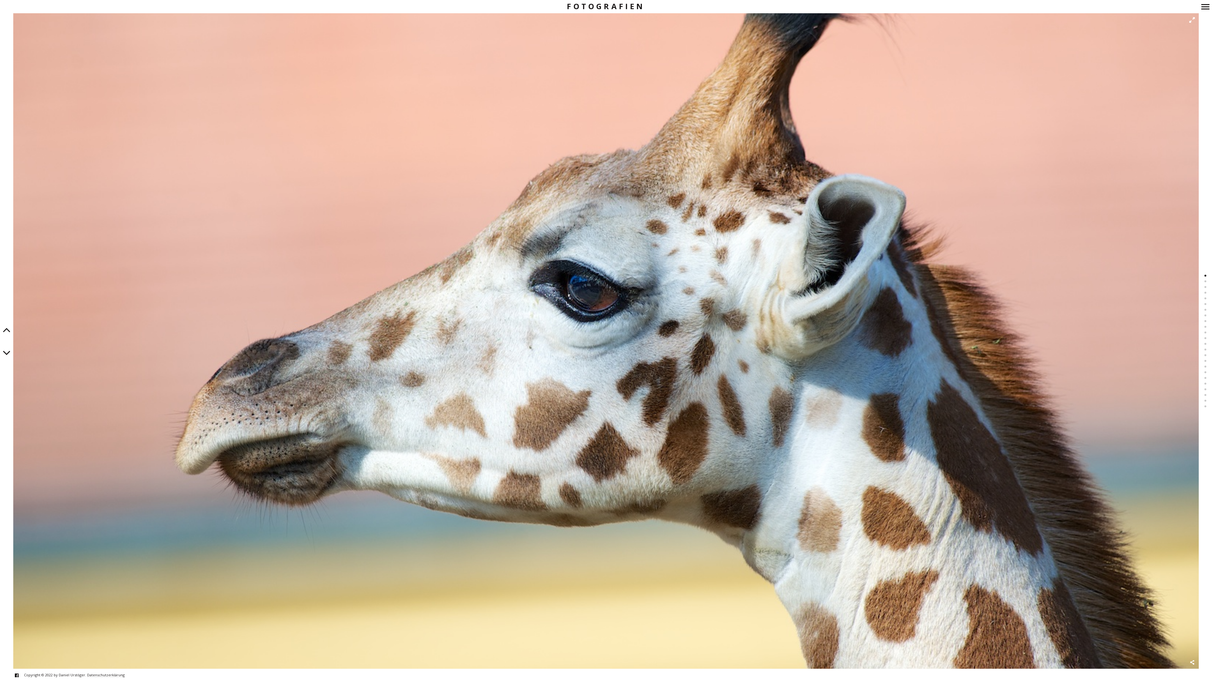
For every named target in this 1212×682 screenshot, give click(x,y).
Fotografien (606, 6)
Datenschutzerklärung (106, 675)
